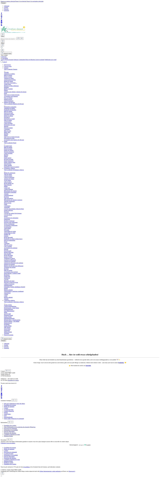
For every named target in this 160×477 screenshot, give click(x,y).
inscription (5, 58)
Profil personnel (9, 59)
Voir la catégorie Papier (10, 143)
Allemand (6, 6)
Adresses (16, 59)
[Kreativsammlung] (1, 25)
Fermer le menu (7, 53)
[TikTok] (1, 18)
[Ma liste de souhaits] (2, 48)
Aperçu (3, 59)
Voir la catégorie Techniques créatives (14, 170)
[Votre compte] (2, 50)
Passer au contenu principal (8, 1)
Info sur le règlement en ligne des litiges (14, 403)
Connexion (3, 56)
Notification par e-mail (50, 59)
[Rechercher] (18, 38)
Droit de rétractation (9, 431)
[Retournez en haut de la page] (2, 473)
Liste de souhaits (39, 59)
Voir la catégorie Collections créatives (14, 302)
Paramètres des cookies (10, 425)
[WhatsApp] (1, 19)
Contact (6, 408)
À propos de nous (8, 409)
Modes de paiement (9, 406)
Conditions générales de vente (12, 434)
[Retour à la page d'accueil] (13, 32)
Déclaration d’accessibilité (11, 430)
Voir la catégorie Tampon (10, 69)
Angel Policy (7, 414)
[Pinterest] (1, 16)
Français (6, 9)
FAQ (5, 415)
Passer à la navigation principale (35, 1)
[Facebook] (1, 13)
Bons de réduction (30, 59)
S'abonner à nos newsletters (8, 443)
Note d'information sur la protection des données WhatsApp (19, 427)
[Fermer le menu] (4, 71)
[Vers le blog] (1, 24)
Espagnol (6, 10)
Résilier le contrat (8, 462)
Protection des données (10, 433)
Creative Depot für (9, 411)
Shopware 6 (72, 471)
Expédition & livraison (10, 405)
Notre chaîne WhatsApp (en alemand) (14, 418)
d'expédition (26, 467)
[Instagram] (1, 15)
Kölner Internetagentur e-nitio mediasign (50, 471)
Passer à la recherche (21, 1)
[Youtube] (1, 22)
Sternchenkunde (8, 417)
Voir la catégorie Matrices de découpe (14, 104)
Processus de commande (10, 428)
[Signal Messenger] (1, 21)
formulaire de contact (13, 380)
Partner (6, 412)
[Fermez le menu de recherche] (21, 38)
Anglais (6, 7)
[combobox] (8, 39)
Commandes (22, 59)
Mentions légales (8, 436)
